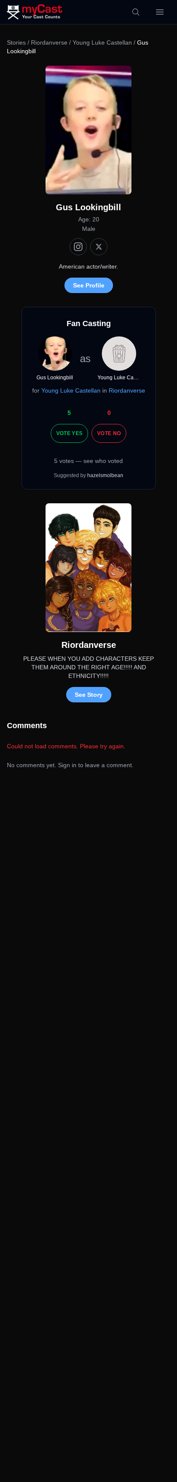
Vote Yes (69, 433)
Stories (16, 42)
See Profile (88, 285)
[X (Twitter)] (98, 246)
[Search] (135, 12)
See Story (89, 694)
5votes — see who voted (88, 460)
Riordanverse (49, 42)
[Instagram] (78, 246)
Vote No (109, 433)
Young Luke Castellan (102, 42)
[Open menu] (160, 12)
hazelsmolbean (105, 475)
